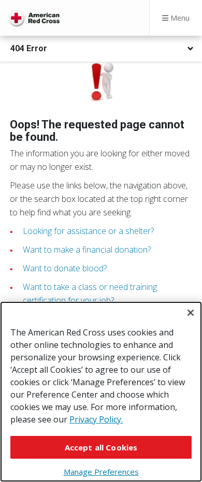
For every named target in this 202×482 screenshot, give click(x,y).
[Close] (190, 312)
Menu (179, 18)
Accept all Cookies (101, 447)
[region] (101, 391)
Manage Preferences (101, 471)
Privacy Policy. (96, 419)
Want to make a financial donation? (87, 249)
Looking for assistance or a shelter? (88, 231)
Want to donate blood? (65, 268)
